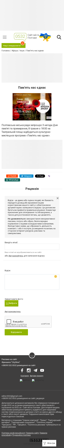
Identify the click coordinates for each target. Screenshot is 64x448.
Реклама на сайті (9, 359)
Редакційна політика (21, 435)
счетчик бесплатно (32, 444)
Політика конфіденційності (13, 433)
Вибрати (13, 303)
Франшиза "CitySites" (11, 362)
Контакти (25, 376)
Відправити (16, 332)
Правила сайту (32, 433)
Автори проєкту (36, 376)
